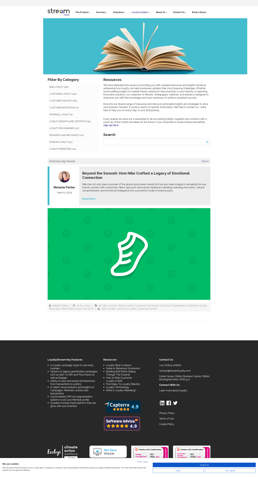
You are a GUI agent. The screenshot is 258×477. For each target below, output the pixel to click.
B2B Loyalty (59, 87)
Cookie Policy (166, 424)
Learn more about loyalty (173, 390)
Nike (104, 305)
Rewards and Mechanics (66, 135)
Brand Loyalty (126, 305)
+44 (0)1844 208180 (170, 365)
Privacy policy (142, 462)
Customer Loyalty (63, 94)
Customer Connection (147, 305)
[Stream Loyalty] (59, 12)
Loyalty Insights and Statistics (70, 121)
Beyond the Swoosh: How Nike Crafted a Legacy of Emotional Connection (135, 175)
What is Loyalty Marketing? (121, 390)
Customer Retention (64, 107)
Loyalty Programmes (64, 128)
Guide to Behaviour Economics (123, 368)
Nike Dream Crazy (72, 308)
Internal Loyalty (61, 114)
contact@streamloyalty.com (175, 370)
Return (205, 161)
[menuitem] (82, 12)
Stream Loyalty (61, 142)
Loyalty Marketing (62, 149)
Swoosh (112, 305)
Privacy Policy (167, 413)
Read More (89, 198)
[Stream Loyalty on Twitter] (175, 402)
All (100, 305)
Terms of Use (166, 418)
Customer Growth (63, 100)
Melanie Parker (60, 305)
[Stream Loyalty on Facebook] (169, 402)
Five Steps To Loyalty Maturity (123, 384)
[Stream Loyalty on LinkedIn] (162, 402)
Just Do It (88, 308)
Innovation (55, 308)
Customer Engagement (173, 305)
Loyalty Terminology (117, 387)
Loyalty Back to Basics (118, 365)
